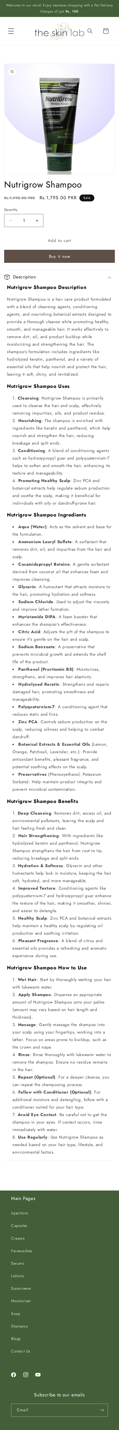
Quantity (10, 209)
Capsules (19, 1225)
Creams (18, 1238)
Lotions (17, 1276)
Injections (19, 1213)
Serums (17, 1263)
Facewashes (21, 1251)
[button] (11, 31)
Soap (15, 1313)
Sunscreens (21, 1288)
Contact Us (20, 1351)
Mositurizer (21, 1301)
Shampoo (19, 1326)
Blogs (16, 1338)
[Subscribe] (101, 1410)
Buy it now (59, 256)
